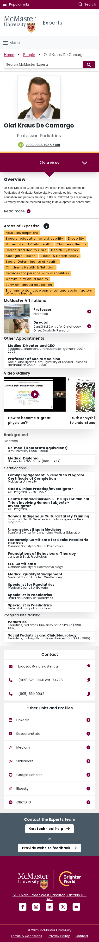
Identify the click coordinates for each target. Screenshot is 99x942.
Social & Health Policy (59, 256)
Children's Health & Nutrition (30, 267)
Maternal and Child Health (29, 244)
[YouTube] (76, 907)
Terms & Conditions (26, 936)
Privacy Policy (59, 936)
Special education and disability (34, 238)
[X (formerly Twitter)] (63, 907)
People (29, 55)
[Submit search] (89, 64)
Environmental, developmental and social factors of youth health (49, 291)
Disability (76, 238)
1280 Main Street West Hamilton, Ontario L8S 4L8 (49, 897)
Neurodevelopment (22, 233)
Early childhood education (29, 285)
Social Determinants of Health (32, 262)
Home (9, 55)
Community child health (27, 279)
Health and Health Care (26, 250)
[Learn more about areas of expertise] (46, 226)
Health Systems (64, 250)
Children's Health (71, 244)
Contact (81, 936)
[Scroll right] (95, 403)
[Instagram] (36, 907)
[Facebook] (22, 907)
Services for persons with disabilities (37, 273)
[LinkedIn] (49, 907)
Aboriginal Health (21, 256)
